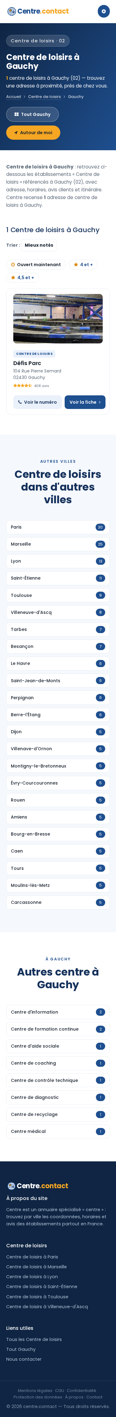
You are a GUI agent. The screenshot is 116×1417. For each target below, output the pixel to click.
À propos (74, 1397)
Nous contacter (23, 1359)
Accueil (13, 97)
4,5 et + (25, 277)
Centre (43, 11)
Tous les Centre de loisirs (34, 1339)
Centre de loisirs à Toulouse (37, 1297)
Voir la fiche (83, 402)
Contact (94, 1397)
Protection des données (38, 1397)
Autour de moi (36, 133)
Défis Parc (27, 363)
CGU (59, 1391)
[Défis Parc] (58, 318)
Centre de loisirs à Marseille (36, 1267)
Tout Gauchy (35, 114)
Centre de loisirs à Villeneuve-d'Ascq (47, 1307)
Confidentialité (81, 1391)
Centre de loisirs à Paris (32, 1257)
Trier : (13, 245)
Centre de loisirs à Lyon (32, 1277)
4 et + (86, 265)
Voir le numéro (40, 402)
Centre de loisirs (44, 97)
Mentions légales (35, 1391)
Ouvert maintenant (39, 265)
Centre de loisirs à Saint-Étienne (41, 1286)
